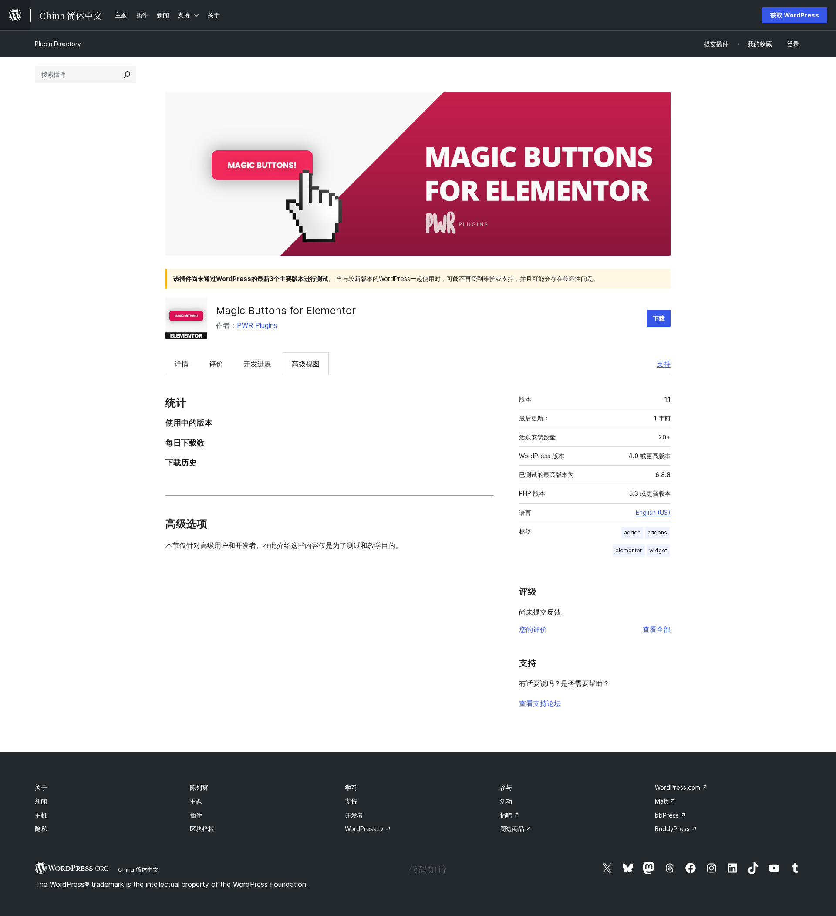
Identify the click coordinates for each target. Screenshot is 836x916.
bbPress (670, 815)
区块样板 (202, 828)
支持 (664, 363)
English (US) (653, 512)
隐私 (41, 828)
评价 (216, 363)
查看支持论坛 (540, 703)
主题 (196, 801)
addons (657, 532)
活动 (506, 801)
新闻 (41, 801)
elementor (628, 550)
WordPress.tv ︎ (368, 828)
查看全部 (657, 629)
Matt (665, 801)
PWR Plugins (257, 325)
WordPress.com (681, 787)
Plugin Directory (58, 43)
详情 (182, 363)
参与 (506, 787)
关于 (41, 787)
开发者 (354, 815)
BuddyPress (676, 828)
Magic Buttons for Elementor (286, 310)
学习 (351, 787)
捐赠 (509, 815)
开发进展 (257, 363)
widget (658, 550)
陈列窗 (199, 787)
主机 (41, 815)
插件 (196, 815)
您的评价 (533, 629)
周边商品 (516, 828)
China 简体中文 (138, 869)
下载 (659, 318)
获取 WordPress (794, 15)
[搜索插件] (127, 74)
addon (632, 532)
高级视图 (306, 363)
